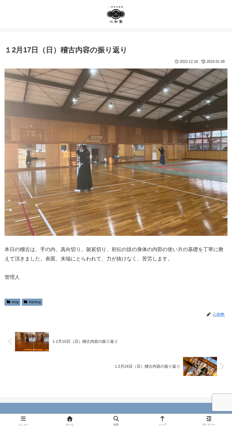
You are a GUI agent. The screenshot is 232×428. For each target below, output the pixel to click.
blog (15, 302)
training (35, 302)
